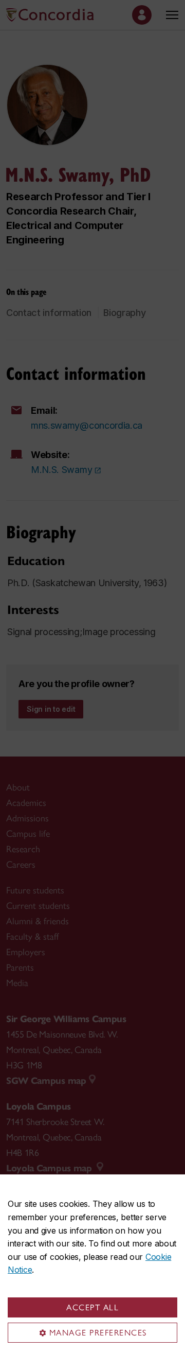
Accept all (92, 1307)
